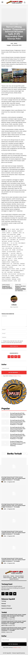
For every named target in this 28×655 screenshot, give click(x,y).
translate (11, 267)
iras (12, 246)
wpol (19, 280)
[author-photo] (2, 482)
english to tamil (5, 239)
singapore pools (6, 263)
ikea (16, 242)
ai (10, 229)
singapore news (15, 261)
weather (12, 275)
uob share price (21, 273)
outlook (18, 251)
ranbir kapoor (13, 255)
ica (11, 242)
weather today (15, 277)
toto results (5, 267)
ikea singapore (21, 242)
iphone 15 (15, 244)
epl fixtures (22, 239)
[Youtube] (14, 593)
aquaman (14, 230)
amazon (22, 229)
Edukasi (3, 632)
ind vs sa (4, 244)
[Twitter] (12, 356)
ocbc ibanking (8, 248)
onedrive (4, 251)
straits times (16, 263)
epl (17, 239)
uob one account (12, 273)
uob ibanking (17, 272)
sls (11, 263)
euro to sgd (16, 241)
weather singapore (6, 277)
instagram (9, 244)
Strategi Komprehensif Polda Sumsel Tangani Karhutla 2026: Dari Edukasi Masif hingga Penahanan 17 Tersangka (17, 415)
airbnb (17, 229)
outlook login (5, 253)
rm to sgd (19, 256)
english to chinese (21, 237)
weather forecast (19, 275)
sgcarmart (20, 258)
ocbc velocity (5, 249)
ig (13, 242)
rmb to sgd (4, 258)
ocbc (3, 248)
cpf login (4, 237)
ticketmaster (15, 265)
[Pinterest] (15, 356)
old (10, 249)
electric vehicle (12, 237)
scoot (15, 258)
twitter (17, 268)
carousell (4, 234)
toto (24, 265)
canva (20, 232)
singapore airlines (6, 261)
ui (20, 268)
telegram (8, 265)
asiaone (8, 232)
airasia (13, 229)
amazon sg (4, 230)
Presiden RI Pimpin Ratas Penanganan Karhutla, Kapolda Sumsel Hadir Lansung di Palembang (17, 443)
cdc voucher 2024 (11, 234)
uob (5, 272)
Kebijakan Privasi (17, 375)
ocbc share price (17, 248)
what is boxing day (6, 279)
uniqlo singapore (6, 270)
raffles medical (5, 255)
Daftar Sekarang (13, 372)
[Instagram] (6, 593)
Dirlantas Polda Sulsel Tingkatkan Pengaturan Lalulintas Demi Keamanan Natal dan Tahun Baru (20, 288)
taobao (3, 265)
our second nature (11, 251)
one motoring (20, 249)
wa (8, 275)
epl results (4, 241)
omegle (13, 249)
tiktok (20, 265)
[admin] (14, 299)
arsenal (3, 232)
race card (13, 253)
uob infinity (4, 273)
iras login (17, 246)
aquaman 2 (19, 230)
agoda (7, 229)
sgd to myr (10, 260)
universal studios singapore (17, 270)
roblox (9, 258)
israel (21, 246)
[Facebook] (9, 356)
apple (9, 230)
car (23, 232)
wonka (18, 279)
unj (2, 272)
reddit (3, 256)
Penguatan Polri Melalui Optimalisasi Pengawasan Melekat (7, 287)
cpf (20, 236)
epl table (10, 241)
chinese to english (6, 236)
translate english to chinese (8, 268)
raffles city (19, 253)
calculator (15, 232)
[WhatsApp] (19, 356)
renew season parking (11, 256)
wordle (15, 280)
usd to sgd (4, 275)
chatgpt (18, 234)
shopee (15, 260)
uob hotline (10, 272)
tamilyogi (22, 263)
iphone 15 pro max (6, 246)
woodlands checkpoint (7, 280)
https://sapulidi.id (14, 307)
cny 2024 (16, 236)
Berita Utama (14, 24)
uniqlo (23, 268)
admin (15, 43)
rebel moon (20, 255)
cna (12, 236)
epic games (13, 239)
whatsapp (14, 279)
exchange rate (5, 242)
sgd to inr (4, 260)
